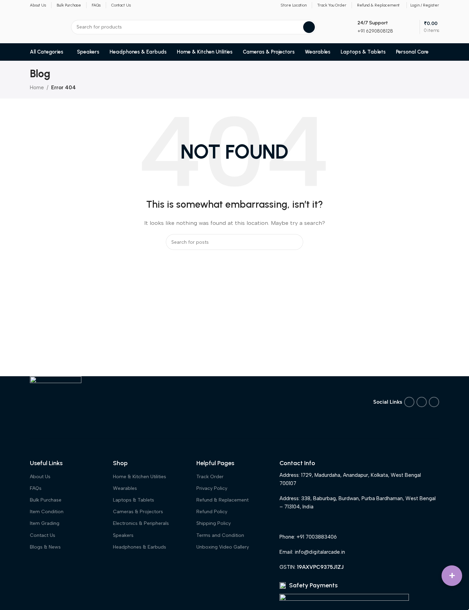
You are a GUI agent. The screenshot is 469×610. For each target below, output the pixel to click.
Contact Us (42, 535)
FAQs (36, 488)
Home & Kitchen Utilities (139, 477)
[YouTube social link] (434, 402)
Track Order (210, 477)
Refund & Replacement (222, 500)
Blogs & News (45, 547)
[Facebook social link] (409, 402)
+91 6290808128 (375, 31)
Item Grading (44, 523)
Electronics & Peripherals (141, 523)
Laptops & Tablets (133, 500)
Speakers (123, 535)
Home (37, 87)
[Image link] (55, 401)
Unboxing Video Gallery (222, 547)
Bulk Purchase (45, 500)
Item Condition (47, 512)
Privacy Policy (211, 488)
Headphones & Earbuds (139, 547)
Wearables (125, 488)
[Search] (309, 27)
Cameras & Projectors (138, 512)
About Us (40, 477)
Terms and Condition (220, 535)
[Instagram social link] (421, 402)
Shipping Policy (213, 523)
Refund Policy (211, 512)
